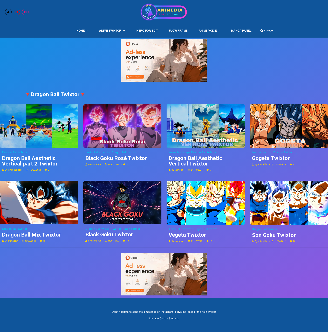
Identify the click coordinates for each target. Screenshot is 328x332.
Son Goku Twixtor (274, 235)
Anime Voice (208, 30)
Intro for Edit (147, 30)
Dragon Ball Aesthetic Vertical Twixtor (195, 161)
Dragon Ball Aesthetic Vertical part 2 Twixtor (30, 161)
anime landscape (179, 152)
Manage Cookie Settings (164, 318)
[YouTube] (17, 12)
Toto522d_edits (15, 170)
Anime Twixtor (110, 30)
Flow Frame (178, 30)
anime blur (96, 164)
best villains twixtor (98, 152)
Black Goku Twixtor (109, 234)
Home (81, 30)
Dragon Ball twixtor (14, 152)
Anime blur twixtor (181, 229)
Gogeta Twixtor (271, 158)
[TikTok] (8, 12)
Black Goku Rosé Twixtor (116, 158)
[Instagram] (25, 12)
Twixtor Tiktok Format (125, 228)
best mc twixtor (262, 152)
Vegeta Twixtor (187, 235)
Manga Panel (241, 30)
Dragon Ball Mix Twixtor (31, 234)
